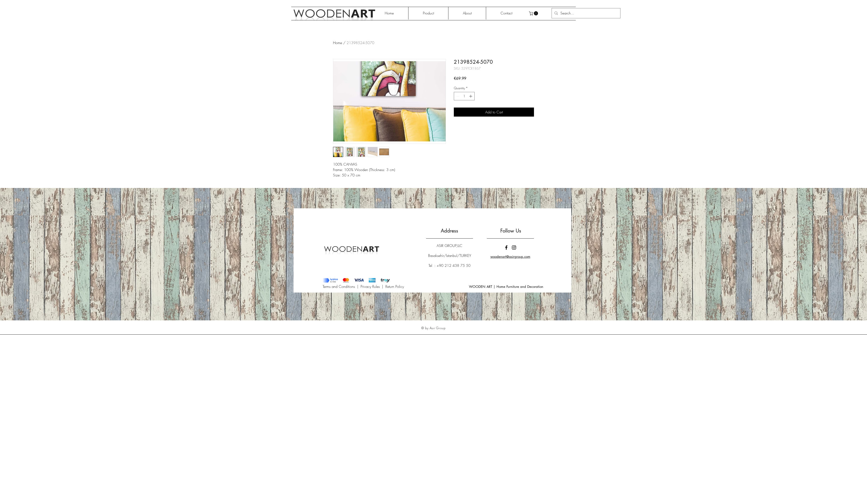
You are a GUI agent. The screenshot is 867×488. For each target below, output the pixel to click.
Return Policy (394, 286)
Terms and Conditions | (342, 286)
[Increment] (471, 96)
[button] (534, 13)
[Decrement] (457, 96)
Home (337, 42)
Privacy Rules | (373, 286)
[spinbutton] (464, 96)
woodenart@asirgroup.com (510, 256)
